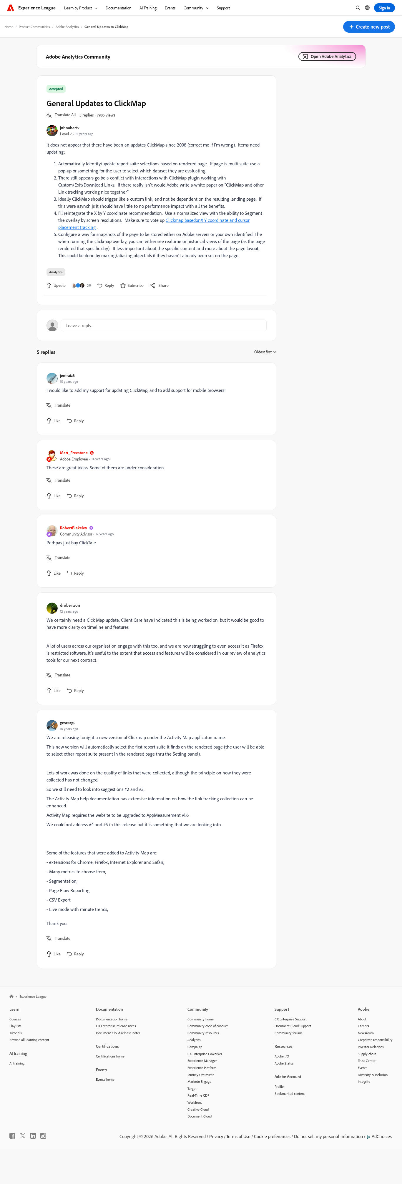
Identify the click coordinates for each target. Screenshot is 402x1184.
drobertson (70, 605)
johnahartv (69, 127)
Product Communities (34, 26)
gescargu (68, 722)
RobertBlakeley (73, 527)
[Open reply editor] (156, 325)
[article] (155, 398)
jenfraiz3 (67, 375)
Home (8, 26)
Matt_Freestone (74, 452)
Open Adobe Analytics (331, 56)
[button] (369, 27)
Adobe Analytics (67, 26)
